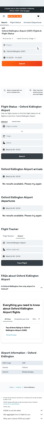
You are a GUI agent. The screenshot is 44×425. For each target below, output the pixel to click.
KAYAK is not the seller (12, 410)
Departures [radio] (16, 121)
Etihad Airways (11, 335)
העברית (26, 11)
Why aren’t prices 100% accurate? (16, 418)
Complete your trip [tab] (21, 319)
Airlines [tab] (8, 319)
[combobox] (24, 136)
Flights (11, 387)
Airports (18, 387)
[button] (41, 9)
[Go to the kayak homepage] (15, 16)
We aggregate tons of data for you (16, 414)
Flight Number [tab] (8, 236)
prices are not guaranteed (11, 404)
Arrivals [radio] (4, 121)
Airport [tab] (20, 236)
